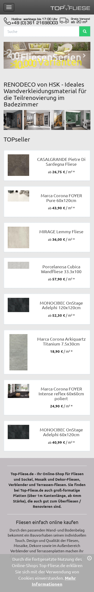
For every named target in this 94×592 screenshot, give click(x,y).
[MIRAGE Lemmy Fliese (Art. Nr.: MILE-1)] (18, 237)
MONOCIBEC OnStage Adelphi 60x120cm (61, 432)
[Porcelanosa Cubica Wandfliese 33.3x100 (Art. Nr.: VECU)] (18, 265)
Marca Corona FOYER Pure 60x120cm (61, 198)
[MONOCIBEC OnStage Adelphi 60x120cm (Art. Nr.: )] (18, 432)
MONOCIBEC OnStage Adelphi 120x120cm (61, 305)
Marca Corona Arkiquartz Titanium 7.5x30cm (61, 341)
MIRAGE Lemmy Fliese (61, 231)
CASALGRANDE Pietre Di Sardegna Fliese (61, 161)
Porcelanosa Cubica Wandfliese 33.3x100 (61, 269)
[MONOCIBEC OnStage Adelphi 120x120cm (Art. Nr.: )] (18, 305)
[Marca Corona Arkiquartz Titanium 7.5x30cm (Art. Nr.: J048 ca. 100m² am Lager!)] (18, 352)
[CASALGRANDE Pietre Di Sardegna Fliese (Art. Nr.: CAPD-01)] (18, 165)
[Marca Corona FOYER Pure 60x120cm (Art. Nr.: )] (18, 196)
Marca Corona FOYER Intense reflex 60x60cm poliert (61, 393)
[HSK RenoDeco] (47, 120)
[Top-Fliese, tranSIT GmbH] (70, 7)
